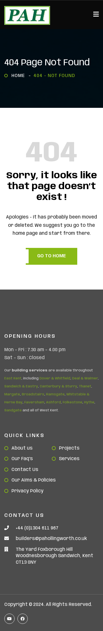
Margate (12, 394)
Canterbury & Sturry (58, 386)
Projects (69, 448)
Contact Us (24, 469)
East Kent (12, 378)
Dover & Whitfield (54, 378)
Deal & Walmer (85, 378)
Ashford (53, 402)
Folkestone (72, 402)
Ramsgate (55, 394)
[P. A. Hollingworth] (27, 15)
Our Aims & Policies (33, 480)
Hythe (89, 402)
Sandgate (13, 410)
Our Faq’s (22, 458)
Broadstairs (33, 394)
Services (69, 458)
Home (19, 75)
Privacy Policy (27, 491)
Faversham (34, 402)
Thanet (85, 386)
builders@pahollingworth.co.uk (51, 538)
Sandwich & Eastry (21, 386)
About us (22, 448)
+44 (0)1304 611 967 (37, 528)
